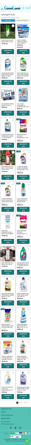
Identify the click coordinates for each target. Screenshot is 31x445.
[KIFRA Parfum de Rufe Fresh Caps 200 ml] (7, 253)
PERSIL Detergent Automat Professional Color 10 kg (23, 136)
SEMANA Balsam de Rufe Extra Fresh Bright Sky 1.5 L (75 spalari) (22, 326)
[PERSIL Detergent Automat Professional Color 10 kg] (23, 125)
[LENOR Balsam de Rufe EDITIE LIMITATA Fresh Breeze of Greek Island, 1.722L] (7, 64)
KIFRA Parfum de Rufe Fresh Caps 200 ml (7, 263)
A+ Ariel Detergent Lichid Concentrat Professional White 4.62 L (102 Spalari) (7, 200)
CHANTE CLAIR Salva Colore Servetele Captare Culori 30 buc (7, 358)
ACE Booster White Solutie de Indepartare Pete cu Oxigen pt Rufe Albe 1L (8, 388)
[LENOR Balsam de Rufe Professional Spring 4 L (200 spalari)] (7, 125)
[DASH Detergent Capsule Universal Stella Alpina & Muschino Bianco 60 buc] (23, 31)
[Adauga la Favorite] (13, 25)
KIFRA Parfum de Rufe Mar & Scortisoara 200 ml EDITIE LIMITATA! (7, 168)
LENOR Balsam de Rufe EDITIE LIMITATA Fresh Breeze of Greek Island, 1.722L (8, 74)
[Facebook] (11, 427)
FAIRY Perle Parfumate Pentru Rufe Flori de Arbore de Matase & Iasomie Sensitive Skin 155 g (7, 232)
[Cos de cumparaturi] (29, 8)
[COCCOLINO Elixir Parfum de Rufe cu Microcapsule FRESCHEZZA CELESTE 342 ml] (23, 189)
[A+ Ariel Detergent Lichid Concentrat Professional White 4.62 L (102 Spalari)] (7, 189)
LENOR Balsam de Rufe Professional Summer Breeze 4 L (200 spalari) (8, 295)
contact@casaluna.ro (8, 424)
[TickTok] (15, 427)
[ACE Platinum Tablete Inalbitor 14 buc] (7, 94)
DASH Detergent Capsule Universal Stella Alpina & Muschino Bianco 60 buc (23, 41)
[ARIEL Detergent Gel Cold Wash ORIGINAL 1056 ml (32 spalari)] (23, 64)
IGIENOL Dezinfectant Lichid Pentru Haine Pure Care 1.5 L (23, 295)
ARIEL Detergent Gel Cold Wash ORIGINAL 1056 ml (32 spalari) (23, 74)
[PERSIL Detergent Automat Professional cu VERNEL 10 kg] (23, 221)
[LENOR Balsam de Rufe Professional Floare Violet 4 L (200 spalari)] (23, 378)
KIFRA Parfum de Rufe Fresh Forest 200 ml (7, 40)
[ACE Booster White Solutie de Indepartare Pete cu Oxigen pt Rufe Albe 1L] (7, 378)
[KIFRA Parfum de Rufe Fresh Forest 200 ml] (7, 31)
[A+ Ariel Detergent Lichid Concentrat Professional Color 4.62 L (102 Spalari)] (23, 157)
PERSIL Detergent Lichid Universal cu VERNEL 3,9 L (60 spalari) (22, 358)
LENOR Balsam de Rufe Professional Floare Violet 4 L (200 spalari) (23, 388)
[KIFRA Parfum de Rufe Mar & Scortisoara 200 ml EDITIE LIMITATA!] (7, 157)
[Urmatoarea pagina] (28, 403)
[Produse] (2, 9)
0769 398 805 (6, 422)
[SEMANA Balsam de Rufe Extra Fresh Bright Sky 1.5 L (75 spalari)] (23, 315)
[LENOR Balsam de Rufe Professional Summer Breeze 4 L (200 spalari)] (7, 284)
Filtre (9, 20)
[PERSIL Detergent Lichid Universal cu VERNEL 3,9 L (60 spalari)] (23, 347)
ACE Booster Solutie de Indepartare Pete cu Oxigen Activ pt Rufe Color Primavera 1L (23, 264)
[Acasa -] (12, 8)
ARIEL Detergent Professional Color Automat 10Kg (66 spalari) (7, 326)
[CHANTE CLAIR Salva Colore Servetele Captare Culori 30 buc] (7, 347)
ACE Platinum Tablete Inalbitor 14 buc (8, 104)
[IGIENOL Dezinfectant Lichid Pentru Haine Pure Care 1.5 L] (23, 284)
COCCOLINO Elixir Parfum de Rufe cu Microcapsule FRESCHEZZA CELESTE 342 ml (22, 200)
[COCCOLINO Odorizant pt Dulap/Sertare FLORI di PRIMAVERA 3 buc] (23, 94)
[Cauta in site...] (23, 8)
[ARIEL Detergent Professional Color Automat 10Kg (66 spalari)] (7, 315)
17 (25, 402)
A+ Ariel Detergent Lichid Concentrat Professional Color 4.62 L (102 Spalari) (23, 168)
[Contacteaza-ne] (26, 8)
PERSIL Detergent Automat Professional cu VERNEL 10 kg (22, 232)
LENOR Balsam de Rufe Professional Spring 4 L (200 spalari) (8, 136)
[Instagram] (20, 427)
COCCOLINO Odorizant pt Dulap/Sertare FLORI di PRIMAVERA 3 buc (23, 105)
